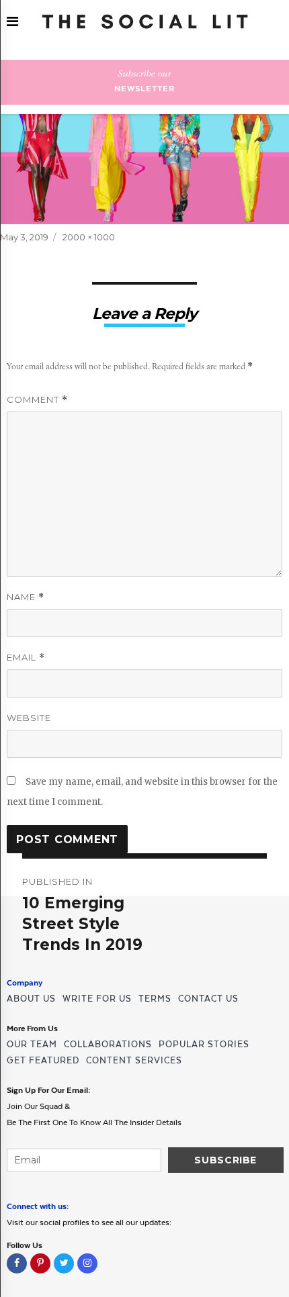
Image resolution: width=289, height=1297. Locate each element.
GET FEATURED (43, 1060)
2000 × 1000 (89, 237)
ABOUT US (31, 999)
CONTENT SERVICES (134, 1060)
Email (26, 657)
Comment (37, 399)
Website (29, 717)
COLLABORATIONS (108, 1044)
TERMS (154, 999)
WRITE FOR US (97, 999)
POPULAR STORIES (204, 1044)
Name (25, 597)
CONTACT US (208, 999)
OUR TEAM (32, 1044)
